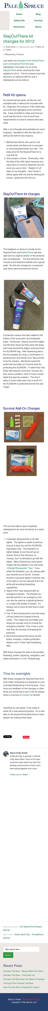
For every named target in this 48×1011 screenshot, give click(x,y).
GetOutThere (27, 252)
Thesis (18, 999)
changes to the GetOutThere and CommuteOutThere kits (23, 62)
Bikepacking (10, 54)
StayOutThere (9, 70)
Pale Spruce (24, 5)
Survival (38, 20)
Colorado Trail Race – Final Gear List (19, 975)
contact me (27, 694)
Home (19, 14)
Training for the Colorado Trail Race (18, 983)
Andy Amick (11, 46)
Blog (38, 14)
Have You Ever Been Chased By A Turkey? (21, 987)
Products (20, 54)
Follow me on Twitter (19, 774)
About (38, 26)
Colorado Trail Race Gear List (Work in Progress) (24, 979)
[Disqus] (24, 812)
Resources (19, 26)
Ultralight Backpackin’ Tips (19, 568)
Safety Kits (19, 20)
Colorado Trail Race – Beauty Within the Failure (23, 971)
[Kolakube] (31, 999)
